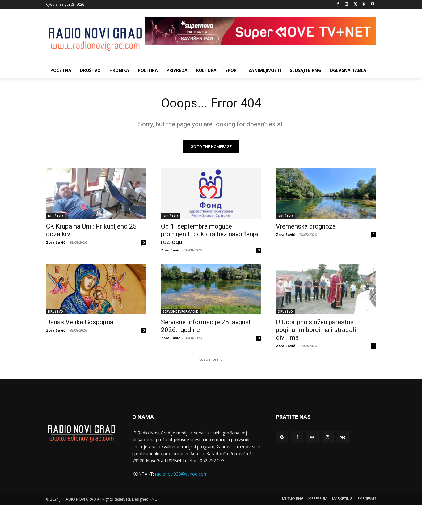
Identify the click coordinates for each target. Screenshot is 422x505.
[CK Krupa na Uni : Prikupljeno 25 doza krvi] (96, 193)
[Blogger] (282, 437)
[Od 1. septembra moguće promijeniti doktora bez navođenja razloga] (211, 193)
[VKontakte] (343, 437)
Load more (209, 359)
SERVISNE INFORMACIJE (180, 311)
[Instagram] (346, 4)
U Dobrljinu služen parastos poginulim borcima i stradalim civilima (319, 329)
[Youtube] (372, 4)
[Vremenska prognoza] (326, 193)
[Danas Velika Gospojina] (96, 289)
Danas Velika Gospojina (79, 322)
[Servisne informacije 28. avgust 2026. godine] (211, 289)
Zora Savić (55, 242)
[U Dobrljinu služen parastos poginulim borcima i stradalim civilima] (326, 289)
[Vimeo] (363, 4)
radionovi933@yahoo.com (181, 474)
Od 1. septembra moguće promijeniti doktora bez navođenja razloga (209, 234)
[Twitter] (355, 4)
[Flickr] (312, 437)
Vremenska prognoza (306, 226)
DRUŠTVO (55, 216)
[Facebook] (338, 4)
